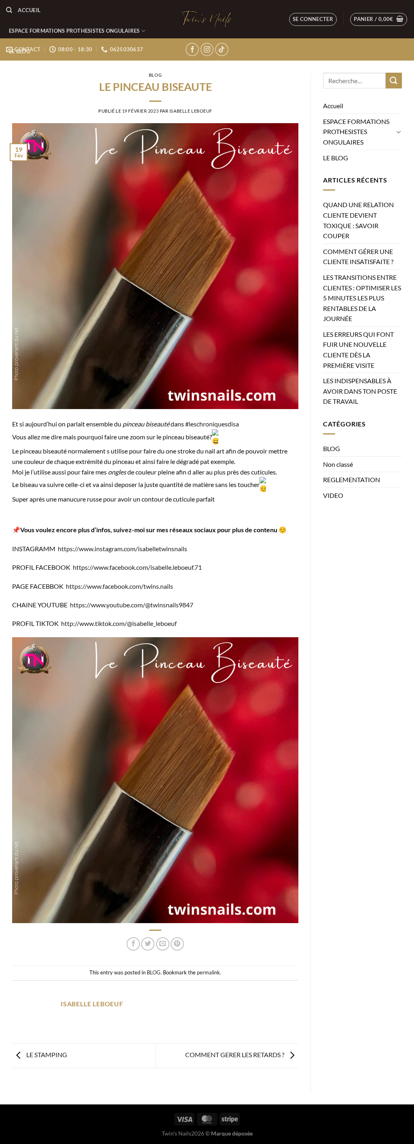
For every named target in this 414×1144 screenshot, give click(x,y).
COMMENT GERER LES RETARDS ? (235, 1054)
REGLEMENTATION (351, 479)
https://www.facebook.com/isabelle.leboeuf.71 (137, 567)
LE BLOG (19, 51)
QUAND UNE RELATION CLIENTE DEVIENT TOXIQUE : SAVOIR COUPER (358, 220)
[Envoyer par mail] (162, 944)
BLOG (155, 75)
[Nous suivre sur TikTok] (221, 49)
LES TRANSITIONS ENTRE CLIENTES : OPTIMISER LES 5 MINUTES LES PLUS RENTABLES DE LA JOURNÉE (362, 297)
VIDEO (333, 495)
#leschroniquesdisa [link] (212, 424)
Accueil (29, 10)
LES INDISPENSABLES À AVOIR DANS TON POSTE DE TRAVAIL (360, 391)
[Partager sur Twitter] (147, 944)
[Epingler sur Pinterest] (177, 944)
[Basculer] (398, 131)
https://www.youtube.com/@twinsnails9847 (131, 605)
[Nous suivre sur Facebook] (192, 49)
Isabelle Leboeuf (190, 110)
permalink (208, 972)
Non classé (338, 464)
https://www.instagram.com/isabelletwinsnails (122, 548)
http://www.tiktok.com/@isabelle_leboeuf (119, 623)
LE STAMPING (46, 1054)
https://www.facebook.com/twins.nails (119, 586)
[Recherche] (9, 10)
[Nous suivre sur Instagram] (207, 49)
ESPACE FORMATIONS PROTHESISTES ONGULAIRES (74, 30)
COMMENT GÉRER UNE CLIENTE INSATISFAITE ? (358, 257)
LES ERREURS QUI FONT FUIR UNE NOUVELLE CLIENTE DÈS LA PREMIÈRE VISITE (358, 349)
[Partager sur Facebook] (133, 944)
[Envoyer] (394, 80)
